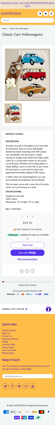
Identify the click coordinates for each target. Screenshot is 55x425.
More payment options (27, 259)
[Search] (51, 20)
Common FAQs (8, 344)
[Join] (49, 376)
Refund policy (8, 353)
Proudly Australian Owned (37, 405)
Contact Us (7, 336)
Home (4, 28)
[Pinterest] (19, 386)
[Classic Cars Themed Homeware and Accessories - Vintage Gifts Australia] (27, 74)
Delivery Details (9, 330)
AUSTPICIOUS (11, 13)
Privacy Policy (8, 347)
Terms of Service (9, 350)
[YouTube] (32, 386)
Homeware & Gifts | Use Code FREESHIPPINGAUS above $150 (27, 4)
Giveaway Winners (10, 339)
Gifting (5, 341)
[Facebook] (12, 386)
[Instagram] (26, 386)
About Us (6, 333)
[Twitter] (5, 386)
